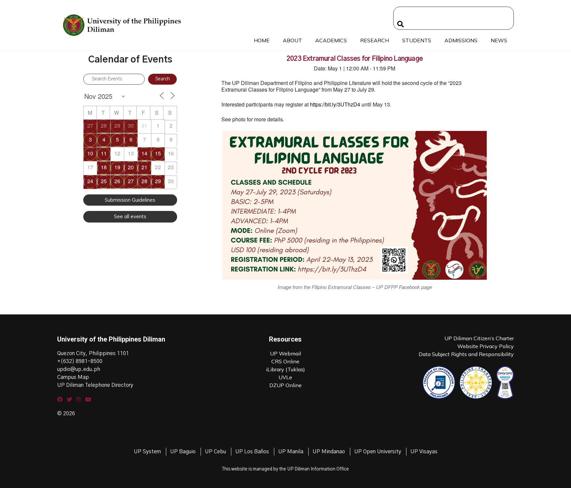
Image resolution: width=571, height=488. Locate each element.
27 (90, 125)
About (292, 40)
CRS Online (285, 361)
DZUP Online (285, 385)
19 (117, 167)
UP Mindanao (329, 451)
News (499, 40)
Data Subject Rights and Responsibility (466, 354)
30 (131, 125)
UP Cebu (215, 451)
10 (90, 153)
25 (104, 181)
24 (90, 181)
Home (262, 40)
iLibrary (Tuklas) (285, 369)
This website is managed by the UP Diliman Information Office (285, 469)
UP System (147, 451)
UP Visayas (424, 451)
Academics (331, 40)
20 (131, 167)
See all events (130, 216)
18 (104, 167)
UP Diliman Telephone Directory (95, 385)
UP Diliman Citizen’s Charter (479, 338)
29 (117, 125)
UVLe (285, 377)
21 (144, 167)
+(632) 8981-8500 (79, 361)
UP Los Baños (252, 451)
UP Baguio (183, 451)
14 (144, 153)
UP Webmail (285, 353)
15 (158, 153)
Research (374, 40)
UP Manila (290, 451)
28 (104, 125)
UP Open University (377, 451)
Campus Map (73, 377)
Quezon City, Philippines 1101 (93, 353)
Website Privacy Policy (485, 346)
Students (416, 40)
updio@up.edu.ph (78, 369)
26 (117, 181)
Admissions (460, 40)
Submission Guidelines (130, 200)
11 (104, 153)
